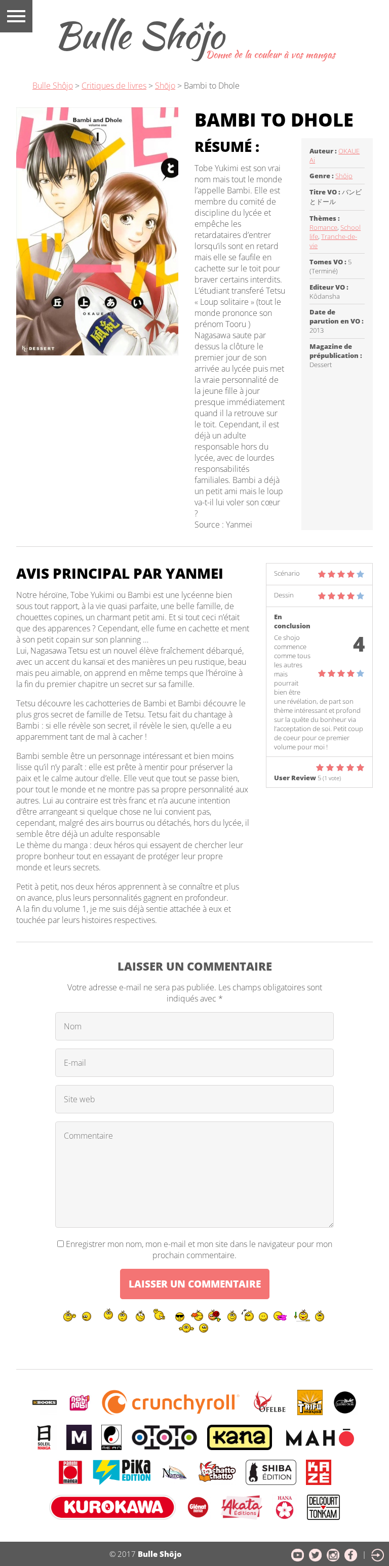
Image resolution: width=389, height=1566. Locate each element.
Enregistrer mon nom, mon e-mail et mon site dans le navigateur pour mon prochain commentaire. (199, 1249)
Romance (323, 227)
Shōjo (165, 85)
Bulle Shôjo (139, 35)
